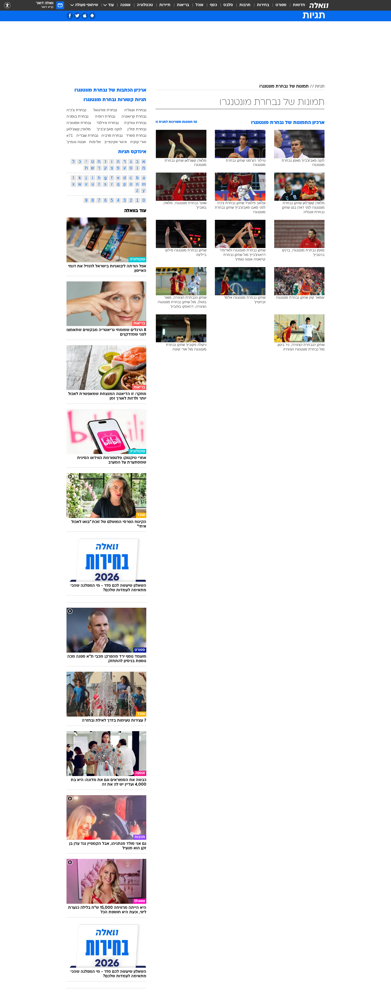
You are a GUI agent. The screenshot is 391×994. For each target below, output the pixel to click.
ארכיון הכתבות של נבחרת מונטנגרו (110, 90)
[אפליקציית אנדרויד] (92, 15)
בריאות (183, 5)
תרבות (245, 5)
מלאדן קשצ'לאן (78, 129)
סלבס (228, 5)
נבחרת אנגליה (135, 110)
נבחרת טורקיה (135, 123)
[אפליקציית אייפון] (84, 15)
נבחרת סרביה (112, 135)
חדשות (299, 5)
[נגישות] (7, 5)
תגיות (320, 86)
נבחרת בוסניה (77, 116)
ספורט (281, 5)
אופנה (125, 5)
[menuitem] (295, 5)
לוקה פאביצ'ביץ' (109, 129)
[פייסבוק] (69, 15)
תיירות (164, 5)
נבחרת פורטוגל (105, 110)
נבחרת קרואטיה (134, 116)
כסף (213, 5)
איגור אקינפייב (115, 142)
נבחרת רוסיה (105, 116)
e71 (69, 135)
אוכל (199, 5)
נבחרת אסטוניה (78, 123)
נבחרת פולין (136, 129)
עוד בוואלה (135, 211)
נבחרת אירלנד (108, 123)
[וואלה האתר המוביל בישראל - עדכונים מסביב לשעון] (318, 5)
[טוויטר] (77, 15)
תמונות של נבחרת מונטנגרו (284, 86)
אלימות (95, 142)
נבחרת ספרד (136, 135)
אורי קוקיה (138, 142)
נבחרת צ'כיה (76, 110)
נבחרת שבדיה (87, 135)
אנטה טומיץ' (76, 142)
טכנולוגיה (145, 5)
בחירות (263, 5)
